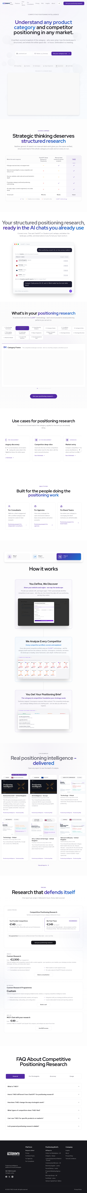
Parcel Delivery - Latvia (52, 1168)
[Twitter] (9, 1177)
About (53, 3)
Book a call (43, 1004)
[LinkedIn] (12, 1177)
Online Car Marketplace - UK (53, 1153)
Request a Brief (29, 1150)
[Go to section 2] (36, 388)
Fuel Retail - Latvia (50, 1178)
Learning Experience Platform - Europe (53, 1159)
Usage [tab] (72, 1076)
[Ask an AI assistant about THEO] (59, 3)
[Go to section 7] (43, 388)
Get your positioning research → (43, 396)
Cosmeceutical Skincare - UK (53, 1163)
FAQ (42, 3)
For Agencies (28, 1158)
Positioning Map (20, 812)
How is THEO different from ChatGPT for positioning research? (31, 1094)
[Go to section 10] (46, 388)
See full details (12, 457)
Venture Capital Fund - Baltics (53, 1181)
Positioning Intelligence (9, 812)
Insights (48, 3)
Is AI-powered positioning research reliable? (23, 1126)
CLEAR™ (33, 318)
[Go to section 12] (48, 388)
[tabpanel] (43, 94)
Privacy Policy (69, 1156)
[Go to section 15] (51, 388)
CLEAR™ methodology (61, 199)
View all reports (42, 865)
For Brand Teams (29, 1156)
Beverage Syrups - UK (51, 1175)
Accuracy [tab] (53, 1076)
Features (17, 3)
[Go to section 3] (37, 388)
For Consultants (30, 3)
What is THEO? (13, 1086)
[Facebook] (6, 1177)
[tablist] (43, 1076)
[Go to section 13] (49, 388)
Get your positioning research (74, 3)
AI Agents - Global (50, 1156)
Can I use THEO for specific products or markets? (25, 1118)
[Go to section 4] (38, 388)
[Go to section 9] (45, 388)
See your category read (60, 53)
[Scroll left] (7, 450)
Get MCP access (43, 1028)
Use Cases (11, 3)
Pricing (37, 3)
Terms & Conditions (71, 1158)
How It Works (23, 3)
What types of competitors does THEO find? (24, 1110)
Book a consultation (43, 975)
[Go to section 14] (50, 388)
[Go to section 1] (35, 388)
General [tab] (15, 1076)
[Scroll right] (79, 450)
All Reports (49, 1150)
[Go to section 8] (44, 388)
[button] (43, 612)
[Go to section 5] (40, 388)
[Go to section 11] (47, 388)
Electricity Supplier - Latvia (53, 1165)
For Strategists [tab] (34, 1076)
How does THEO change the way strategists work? (26, 1102)
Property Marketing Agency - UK (53, 1172)
